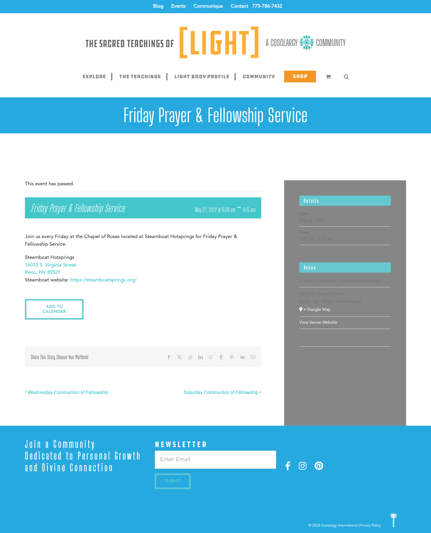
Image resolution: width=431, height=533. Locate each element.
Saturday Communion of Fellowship (221, 392)
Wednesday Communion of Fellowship (68, 392)
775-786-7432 (267, 6)
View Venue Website (318, 322)
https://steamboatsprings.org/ (103, 280)
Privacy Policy (370, 525)
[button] (346, 76)
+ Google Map (317, 310)
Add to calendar (54, 309)
